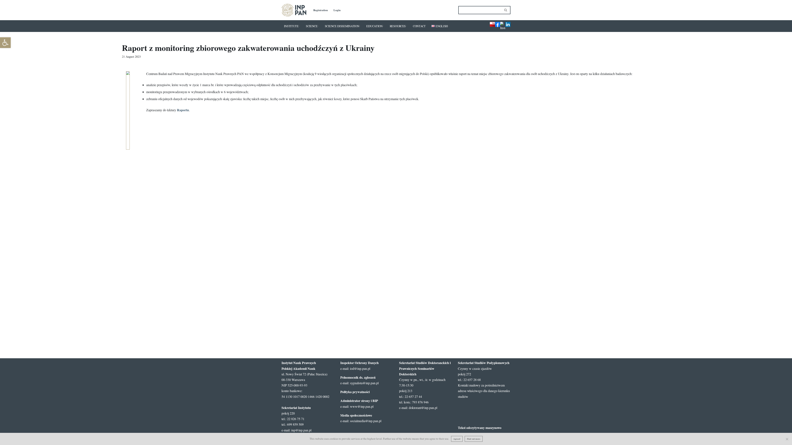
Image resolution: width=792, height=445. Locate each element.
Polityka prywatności (355, 391)
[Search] (505, 10)
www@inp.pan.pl (362, 406)
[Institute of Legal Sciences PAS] (294, 10)
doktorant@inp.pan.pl (423, 407)
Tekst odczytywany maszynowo (479, 427)
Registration (320, 10)
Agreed (456, 438)
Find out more (473, 438)
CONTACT (419, 26)
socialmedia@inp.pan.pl (365, 421)
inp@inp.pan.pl (301, 430)
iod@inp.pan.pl (360, 368)
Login (337, 10)
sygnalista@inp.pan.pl (364, 383)
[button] (299, 26)
